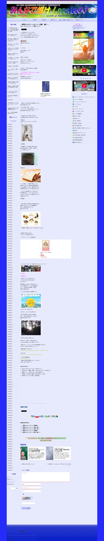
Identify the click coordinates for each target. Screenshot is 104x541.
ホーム (24, 20)
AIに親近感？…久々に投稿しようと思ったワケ (13, 58)
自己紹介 (44, 20)
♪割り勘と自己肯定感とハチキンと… (13, 96)
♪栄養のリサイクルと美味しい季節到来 (30, 375)
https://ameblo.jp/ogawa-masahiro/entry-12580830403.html (34, 350)
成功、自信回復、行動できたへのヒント (82, 128)
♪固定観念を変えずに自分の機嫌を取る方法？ (13, 109)
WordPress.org (10, 484)
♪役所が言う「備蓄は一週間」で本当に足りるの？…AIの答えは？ (36, 370)
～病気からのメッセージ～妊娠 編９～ (31, 427)
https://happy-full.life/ (25, 358)
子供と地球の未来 (78, 125)
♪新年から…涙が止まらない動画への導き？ (13, 54)
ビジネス (76, 106)
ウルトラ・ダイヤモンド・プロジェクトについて (84, 97)
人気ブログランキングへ (25, 43)
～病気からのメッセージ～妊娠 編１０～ (31, 432)
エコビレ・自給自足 (78, 99)
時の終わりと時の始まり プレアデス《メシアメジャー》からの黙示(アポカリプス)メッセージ (45, 95)
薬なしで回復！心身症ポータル (66, 20)
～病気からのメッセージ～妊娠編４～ (30, 430)
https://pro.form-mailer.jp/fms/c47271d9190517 (31, 354)
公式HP (34, 20)
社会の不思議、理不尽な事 (79, 135)
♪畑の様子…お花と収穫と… (13, 66)
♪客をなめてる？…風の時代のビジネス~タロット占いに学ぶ (13, 49)
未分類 (75, 130)
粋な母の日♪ (10, 99)
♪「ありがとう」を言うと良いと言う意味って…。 (13, 92)
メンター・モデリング (78, 108)
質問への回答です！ (78, 142)
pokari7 (37, 448)
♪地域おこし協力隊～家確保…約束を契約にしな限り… (34, 373)
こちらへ (23, 273)
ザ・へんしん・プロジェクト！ (80, 101)
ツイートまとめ (77, 104)
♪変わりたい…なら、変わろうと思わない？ (13, 44)
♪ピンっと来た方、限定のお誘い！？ (13, 70)
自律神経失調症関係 (78, 139)
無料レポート (54, 20)
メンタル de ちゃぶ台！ (79, 111)
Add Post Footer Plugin (38, 403)
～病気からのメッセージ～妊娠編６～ (30, 425)
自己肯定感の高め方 (78, 137)
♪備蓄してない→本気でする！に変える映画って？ (33, 372)
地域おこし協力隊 (78, 123)
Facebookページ (79, 20)
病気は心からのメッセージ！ (80, 132)
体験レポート (77, 118)
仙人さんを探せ (77, 116)
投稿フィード (10, 479)
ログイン (9, 477)
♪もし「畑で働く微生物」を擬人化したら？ (13, 113)
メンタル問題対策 (78, 113)
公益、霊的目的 (77, 120)
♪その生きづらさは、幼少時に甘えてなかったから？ (13, 74)
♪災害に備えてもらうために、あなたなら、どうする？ (13, 104)
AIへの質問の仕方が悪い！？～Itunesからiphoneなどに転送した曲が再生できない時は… (13, 29)
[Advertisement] (32, 391)
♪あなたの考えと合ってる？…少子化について (32, 368)
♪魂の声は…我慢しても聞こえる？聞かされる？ (13, 82)
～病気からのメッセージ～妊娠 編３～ (31, 428)
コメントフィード (11, 481)
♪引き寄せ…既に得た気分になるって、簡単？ (13, 62)
